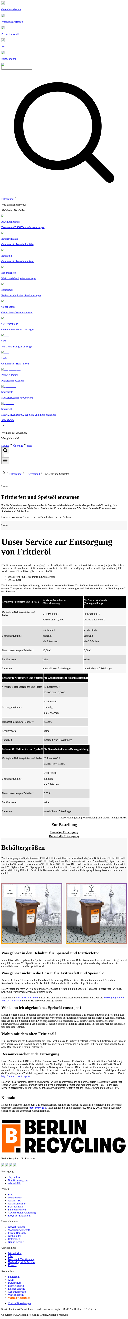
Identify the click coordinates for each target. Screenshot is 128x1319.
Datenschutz (14, 1282)
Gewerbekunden (17, 1227)
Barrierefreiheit (16, 1285)
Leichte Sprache (16, 1288)
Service (5, 445)
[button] (64, 318)
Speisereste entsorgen (26, 997)
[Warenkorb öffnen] (2, 455)
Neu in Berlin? (16, 1242)
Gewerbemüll (33, 474)
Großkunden (14, 1236)
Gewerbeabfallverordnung (22, 1212)
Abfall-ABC (14, 1200)
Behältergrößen (16, 1206)
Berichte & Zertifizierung (21, 1259)
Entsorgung (7, 199)
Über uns (18, 445)
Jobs (10, 1256)
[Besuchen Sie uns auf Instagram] (7, 1165)
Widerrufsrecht (16, 1294)
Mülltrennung (15, 1197)
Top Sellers (14, 1177)
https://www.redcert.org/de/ (15, 1076)
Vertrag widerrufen (19, 1297)
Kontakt (12, 1265)
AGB (11, 1279)
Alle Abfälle (14, 1183)
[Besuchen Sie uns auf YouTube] (3, 1165)
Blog (10, 1194)
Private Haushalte (17, 1233)
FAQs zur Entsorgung (19, 1215)
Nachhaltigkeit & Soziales (21, 1262)
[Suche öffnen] (5, 450)
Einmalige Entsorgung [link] (64, 832)
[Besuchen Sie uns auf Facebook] (11, 1165)
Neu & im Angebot (18, 1180)
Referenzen (14, 1239)
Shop (29, 445)
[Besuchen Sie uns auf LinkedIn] (15, 1165)
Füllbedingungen (17, 1209)
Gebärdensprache (17, 1291)
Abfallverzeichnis (17, 1203)
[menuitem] (64, 204)
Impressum (14, 1276)
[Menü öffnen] (5, 460)
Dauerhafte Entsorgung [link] (64, 836)
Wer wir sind (15, 1253)
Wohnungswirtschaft (19, 1230)
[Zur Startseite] (3, 474)
